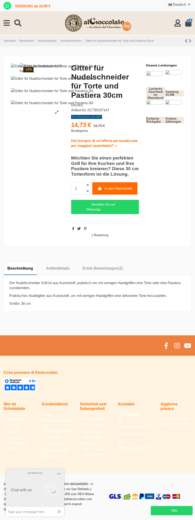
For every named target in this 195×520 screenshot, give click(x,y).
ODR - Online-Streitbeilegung (94, 451)
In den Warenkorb (118, 188)
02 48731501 (134, 434)
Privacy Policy (94, 419)
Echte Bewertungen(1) (103, 268)
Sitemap (12, 425)
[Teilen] (73, 229)
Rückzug (90, 443)
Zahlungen (53, 437)
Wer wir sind (16, 419)
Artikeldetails (58, 268)
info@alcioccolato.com (135, 447)
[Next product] (190, 41)
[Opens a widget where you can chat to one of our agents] (35, 492)
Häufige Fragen (56, 450)
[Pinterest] (85, 229)
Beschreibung (20, 268)
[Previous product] (187, 41)
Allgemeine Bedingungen (93, 434)
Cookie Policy (93, 425)
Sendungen (53, 443)
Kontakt (12, 432)
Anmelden (52, 456)
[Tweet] (79, 229)
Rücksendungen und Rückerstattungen (58, 426)
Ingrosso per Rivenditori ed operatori (17, 443)
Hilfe (48, 414)
